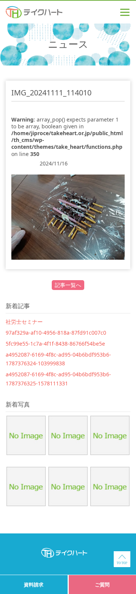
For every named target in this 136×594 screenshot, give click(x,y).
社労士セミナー (24, 321)
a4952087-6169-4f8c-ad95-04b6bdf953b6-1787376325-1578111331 (58, 379)
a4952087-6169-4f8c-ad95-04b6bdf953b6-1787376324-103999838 (58, 359)
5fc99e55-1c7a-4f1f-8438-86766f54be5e (55, 343)
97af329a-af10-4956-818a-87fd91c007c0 (56, 332)
